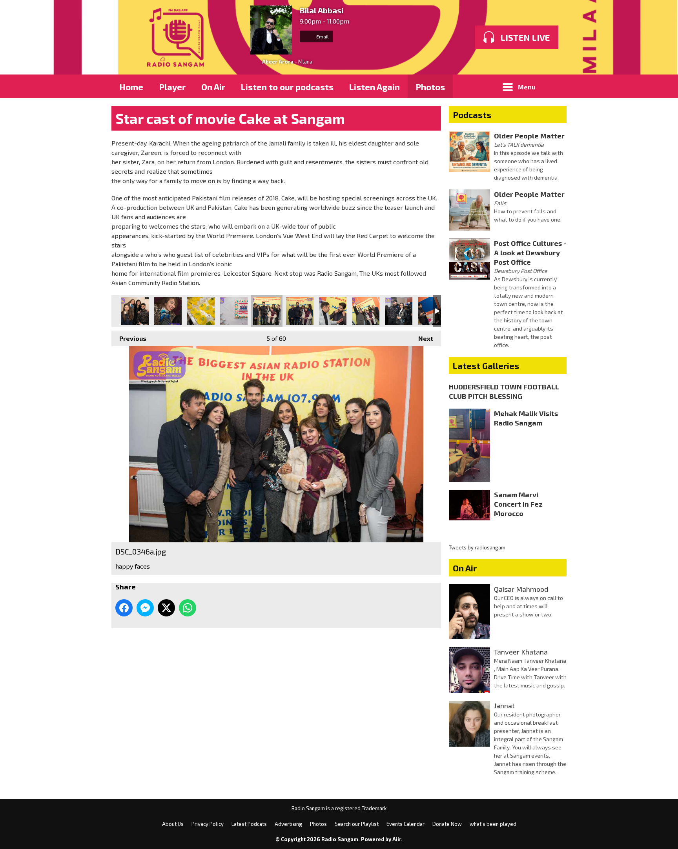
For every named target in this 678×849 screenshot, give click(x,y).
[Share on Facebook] (124, 607)
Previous (128, 338)
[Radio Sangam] (176, 37)
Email (322, 36)
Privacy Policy (207, 824)
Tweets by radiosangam (477, 547)
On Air (213, 87)
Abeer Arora (277, 61)
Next (421, 338)
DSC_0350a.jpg (299, 311)
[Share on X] (166, 607)
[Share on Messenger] (145, 607)
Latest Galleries (486, 365)
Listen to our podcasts (287, 87)
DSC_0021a (201, 311)
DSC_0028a (234, 311)
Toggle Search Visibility (555, 86)
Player (172, 87)
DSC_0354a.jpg (332, 311)
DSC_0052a (135, 311)
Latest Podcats (249, 824)
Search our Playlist (357, 824)
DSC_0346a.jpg (267, 311)
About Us (173, 824)
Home (131, 87)
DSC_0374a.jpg (398, 311)
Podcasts (472, 114)
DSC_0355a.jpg (365, 311)
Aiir (396, 839)
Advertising (288, 824)
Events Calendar (405, 824)
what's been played (493, 824)
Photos (430, 87)
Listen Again (374, 87)
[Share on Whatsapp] (187, 607)
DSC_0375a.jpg (431, 311)
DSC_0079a (168, 311)
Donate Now (447, 824)
